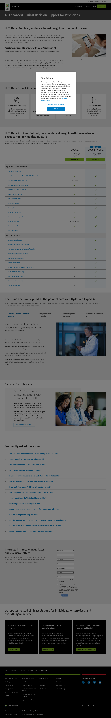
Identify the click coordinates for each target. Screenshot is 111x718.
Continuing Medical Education (23, 424)
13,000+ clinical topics (15, 171)
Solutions (14, 670)
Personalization (13, 230)
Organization (9, 685)
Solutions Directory (28, 678)
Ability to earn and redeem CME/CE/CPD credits (23, 176)
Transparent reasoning (15, 281)
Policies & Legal (61, 689)
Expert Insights (43, 678)
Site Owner (42, 689)
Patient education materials (17, 226)
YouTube (100, 682)
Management (9, 689)
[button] (33, 454)
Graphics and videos (14, 199)
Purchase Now (13, 649)
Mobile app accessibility (16, 272)
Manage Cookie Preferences (56, 104)
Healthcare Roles (32, 670)
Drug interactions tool (15, 194)
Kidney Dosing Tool (14, 208)
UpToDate (22, 670)
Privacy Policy (69, 589)
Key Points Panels (13, 203)
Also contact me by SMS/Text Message (67, 580)
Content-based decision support (18, 244)
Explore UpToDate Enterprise (85, 649)
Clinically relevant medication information (22, 249)
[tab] (20, 315)
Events (7, 696)
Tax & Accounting (27, 685)
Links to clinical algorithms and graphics (21, 267)
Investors (42, 685)
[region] (56, 93)
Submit (65, 595)
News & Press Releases (12, 692)
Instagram (88, 682)
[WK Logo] (11, 705)
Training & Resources (62, 685)
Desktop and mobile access (17, 190)
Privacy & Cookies (21, 711)
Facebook (83, 682)
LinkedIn (94, 682)
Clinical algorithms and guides (18, 185)
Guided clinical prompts (16, 258)
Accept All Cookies (56, 109)
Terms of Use (9, 711)
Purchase (74, 159)
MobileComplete (13, 221)
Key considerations (14, 263)
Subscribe (101, 6)
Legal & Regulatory (28, 700)
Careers (41, 682)
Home (7, 670)
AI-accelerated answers (15, 240)
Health (24, 682)
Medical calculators (14, 212)
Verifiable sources (14, 285)
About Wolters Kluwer (11, 678)
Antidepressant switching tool (17, 180)
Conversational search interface (18, 253)
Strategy (7, 682)
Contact (58, 682)
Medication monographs (16, 217)
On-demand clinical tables (16, 276)
